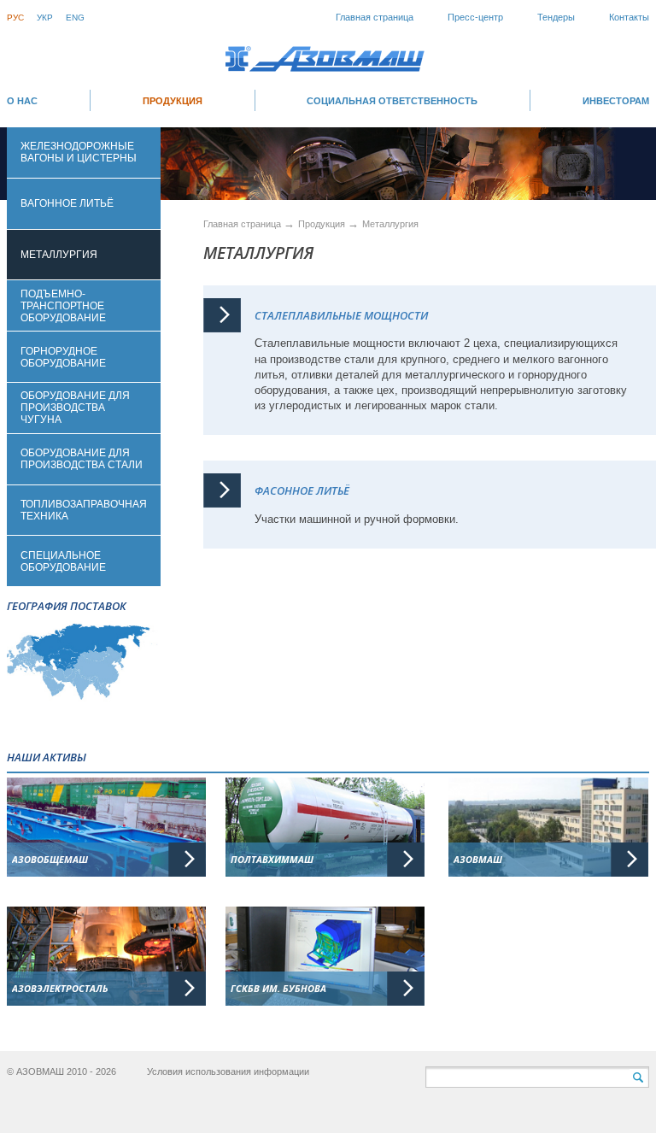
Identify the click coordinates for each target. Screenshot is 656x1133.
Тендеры (556, 17)
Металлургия (390, 224)
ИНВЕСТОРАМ (616, 101)
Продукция (172, 101)
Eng (75, 17)
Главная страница (374, 17)
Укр (45, 17)
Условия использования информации (228, 1071)
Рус (15, 17)
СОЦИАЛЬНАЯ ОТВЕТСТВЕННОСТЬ (392, 101)
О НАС (22, 101)
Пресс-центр (475, 17)
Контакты (629, 17)
